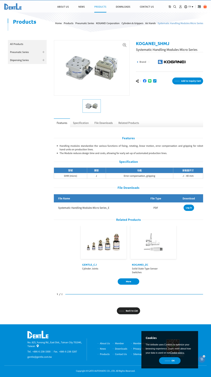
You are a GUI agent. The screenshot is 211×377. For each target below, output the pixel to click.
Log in (189, 207)
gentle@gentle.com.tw (39, 356)
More (128, 281)
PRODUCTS (100, 6)
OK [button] (173, 360)
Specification (81, 123)
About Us (105, 343)
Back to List (132, 311)
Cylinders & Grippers (132, 23)
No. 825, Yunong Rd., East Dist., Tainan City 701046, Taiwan (54, 344)
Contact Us (121, 354)
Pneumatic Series (84, 23)
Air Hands (150, 23)
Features (62, 123)
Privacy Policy (140, 348)
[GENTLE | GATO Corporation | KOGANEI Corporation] (13, 6)
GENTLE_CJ (89, 264)
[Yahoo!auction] (199, 6)
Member (119, 343)
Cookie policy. (177, 353)
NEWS (81, 6)
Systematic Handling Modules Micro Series (180, 23)
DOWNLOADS (123, 6)
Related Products (128, 123)
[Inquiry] (169, 6)
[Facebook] (145, 81)
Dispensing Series (19, 60)
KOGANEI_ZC (140, 264)
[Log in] (180, 6)
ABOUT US (63, 6)
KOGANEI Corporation (108, 23)
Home (58, 23)
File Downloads (103, 123)
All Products (16, 44)
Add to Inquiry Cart (191, 81)
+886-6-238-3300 (41, 351)
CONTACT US (147, 6)
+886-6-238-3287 (68, 351)
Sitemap (137, 354)
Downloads (121, 348)
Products (68, 23)
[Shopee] (205, 6)
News (103, 348)
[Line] (150, 81)
